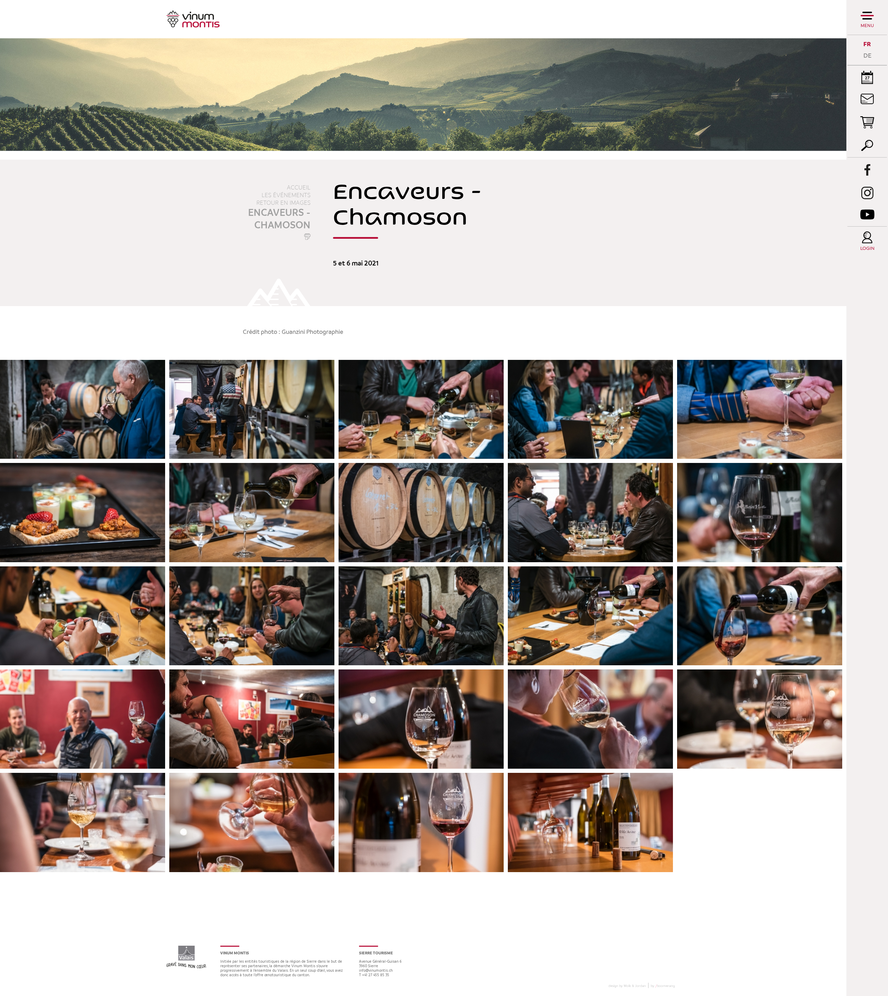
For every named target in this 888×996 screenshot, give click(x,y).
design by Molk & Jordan (627, 986)
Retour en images (283, 203)
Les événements (286, 195)
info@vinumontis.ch (376, 971)
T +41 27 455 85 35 (374, 975)
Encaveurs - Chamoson (279, 219)
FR (867, 44)
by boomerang (663, 986)
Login (867, 248)
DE (867, 55)
